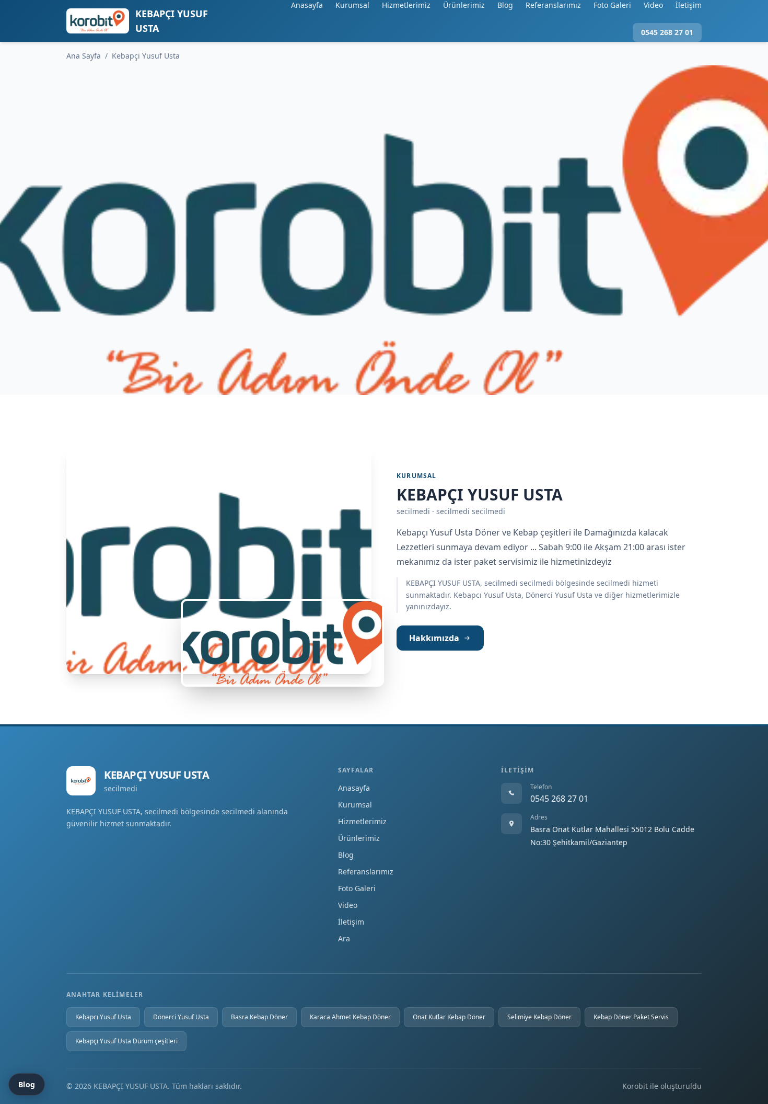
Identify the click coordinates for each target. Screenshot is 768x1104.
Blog (505, 5)
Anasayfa (307, 5)
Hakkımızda (434, 638)
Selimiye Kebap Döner (539, 1016)
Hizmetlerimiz (406, 5)
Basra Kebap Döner (259, 1016)
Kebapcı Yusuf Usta (103, 1016)
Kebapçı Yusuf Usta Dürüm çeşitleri (126, 1041)
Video (653, 5)
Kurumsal (352, 5)
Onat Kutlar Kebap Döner (449, 1016)
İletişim (689, 5)
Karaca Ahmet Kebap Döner (350, 1016)
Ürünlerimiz (464, 5)
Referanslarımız (553, 5)
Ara (344, 938)
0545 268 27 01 (667, 32)
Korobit (635, 1086)
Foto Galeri (612, 5)
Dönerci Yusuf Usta (181, 1016)
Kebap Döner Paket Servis (631, 1016)
